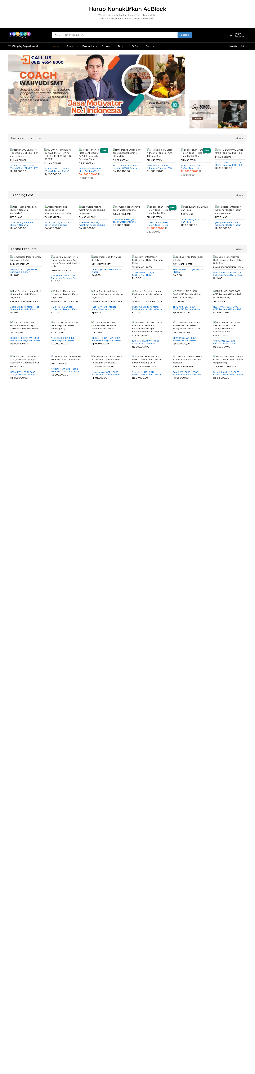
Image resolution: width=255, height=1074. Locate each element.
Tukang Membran (53, 217)
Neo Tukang (16, 217)
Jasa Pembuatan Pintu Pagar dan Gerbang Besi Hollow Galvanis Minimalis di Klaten (65, 277)
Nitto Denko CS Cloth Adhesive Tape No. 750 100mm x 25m (159, 167)
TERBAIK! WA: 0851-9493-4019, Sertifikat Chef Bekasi (65, 370)
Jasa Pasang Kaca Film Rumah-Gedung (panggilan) (22, 223)
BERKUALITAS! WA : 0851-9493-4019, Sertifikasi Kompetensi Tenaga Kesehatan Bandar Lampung (146, 342)
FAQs (134, 46)
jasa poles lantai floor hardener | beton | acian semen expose (228, 223)
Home (55, 46)
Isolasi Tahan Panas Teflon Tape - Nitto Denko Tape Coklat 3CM (194, 167)
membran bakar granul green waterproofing (125, 220)
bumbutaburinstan (183, 367)
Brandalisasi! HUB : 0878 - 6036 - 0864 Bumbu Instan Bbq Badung (228, 373)
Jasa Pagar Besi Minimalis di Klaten (106, 270)
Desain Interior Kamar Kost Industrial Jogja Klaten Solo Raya (228, 274)
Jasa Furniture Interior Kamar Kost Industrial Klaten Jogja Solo (103, 308)
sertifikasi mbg (59, 364)
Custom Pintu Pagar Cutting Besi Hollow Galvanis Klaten (143, 274)
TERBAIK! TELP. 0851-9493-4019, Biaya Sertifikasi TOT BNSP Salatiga (187, 308)
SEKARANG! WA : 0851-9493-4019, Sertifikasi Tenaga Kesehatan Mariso (187, 339)
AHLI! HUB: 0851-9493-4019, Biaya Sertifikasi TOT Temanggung (65, 339)
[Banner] (218, 114)
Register (239, 36)
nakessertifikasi (140, 336)
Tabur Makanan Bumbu (103, 367)
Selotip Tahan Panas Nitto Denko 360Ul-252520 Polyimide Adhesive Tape (90, 170)
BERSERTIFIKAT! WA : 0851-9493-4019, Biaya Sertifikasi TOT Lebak (106, 339)
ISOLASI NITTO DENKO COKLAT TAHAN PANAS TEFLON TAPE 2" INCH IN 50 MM (57, 170)
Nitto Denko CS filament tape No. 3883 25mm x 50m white (126, 167)
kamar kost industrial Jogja (228, 267)
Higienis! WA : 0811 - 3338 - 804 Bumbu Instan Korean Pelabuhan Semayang (105, 373)
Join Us (233, 46)
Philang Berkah (18, 160)
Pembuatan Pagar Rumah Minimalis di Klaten (24, 270)
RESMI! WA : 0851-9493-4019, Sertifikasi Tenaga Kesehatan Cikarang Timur (24, 373)
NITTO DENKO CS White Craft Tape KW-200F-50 (228, 163)
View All (240, 138)
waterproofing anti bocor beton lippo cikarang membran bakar (58, 223)
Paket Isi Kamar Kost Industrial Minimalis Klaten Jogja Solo (65, 308)
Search (185, 35)
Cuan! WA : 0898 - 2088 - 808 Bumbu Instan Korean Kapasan (187, 373)
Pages (70, 46)
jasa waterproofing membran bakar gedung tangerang (92, 223)
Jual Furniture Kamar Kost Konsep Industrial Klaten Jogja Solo (24, 308)
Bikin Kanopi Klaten (20, 264)
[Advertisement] (218, 75)
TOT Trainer (219, 301)
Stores (106, 46)
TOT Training (179, 301)
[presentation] (11, 91)
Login (238, 33)
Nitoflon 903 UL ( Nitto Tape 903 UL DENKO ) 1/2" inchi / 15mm (24, 167)
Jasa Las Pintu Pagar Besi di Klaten (188, 270)
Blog (121, 46)
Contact (151, 46)
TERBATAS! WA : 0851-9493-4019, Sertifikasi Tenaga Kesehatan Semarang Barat (225, 342)
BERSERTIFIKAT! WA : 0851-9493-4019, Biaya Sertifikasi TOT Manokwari (25, 339)
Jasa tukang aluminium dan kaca (193, 220)
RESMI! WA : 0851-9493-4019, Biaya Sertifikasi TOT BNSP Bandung (227, 308)
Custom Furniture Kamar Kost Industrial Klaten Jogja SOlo (147, 308)
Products (88, 46)
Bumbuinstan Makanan (144, 367)
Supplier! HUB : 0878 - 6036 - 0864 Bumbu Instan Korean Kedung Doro (147, 373)
